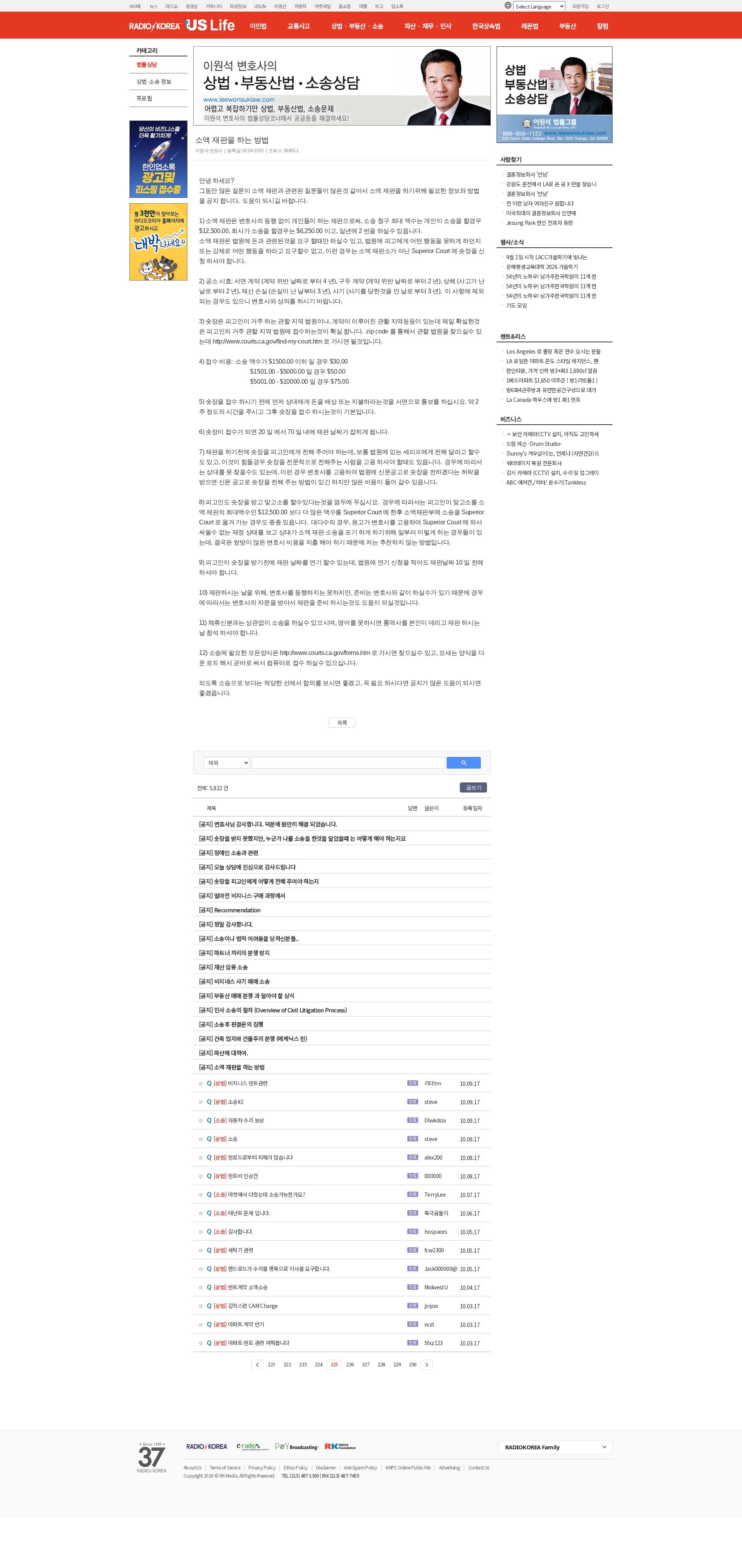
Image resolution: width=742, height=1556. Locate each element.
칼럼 (602, 26)
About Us (192, 1467)
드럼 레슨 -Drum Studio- (534, 443)
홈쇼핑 (345, 6)
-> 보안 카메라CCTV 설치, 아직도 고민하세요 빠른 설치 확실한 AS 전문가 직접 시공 (552, 438)
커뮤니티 (214, 6)
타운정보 (238, 6)
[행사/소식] (554, 244)
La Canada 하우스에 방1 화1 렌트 (543, 399)
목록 (342, 722)
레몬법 (529, 26)
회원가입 (580, 6)
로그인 (603, 6)
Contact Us (478, 1467)
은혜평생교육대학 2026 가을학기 (542, 266)
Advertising (449, 1467)
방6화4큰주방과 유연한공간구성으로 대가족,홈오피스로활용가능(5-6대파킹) (551, 393)
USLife (260, 6)
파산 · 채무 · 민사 (428, 26)
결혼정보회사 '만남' (527, 174)
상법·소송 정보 (153, 81)
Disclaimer (325, 1467)
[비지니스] (554, 421)
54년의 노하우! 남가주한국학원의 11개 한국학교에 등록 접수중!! (551, 299)
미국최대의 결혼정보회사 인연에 (541, 213)
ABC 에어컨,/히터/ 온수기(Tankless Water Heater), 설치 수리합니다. (546, 486)
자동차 (300, 6)
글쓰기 (474, 787)
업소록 (397, 6)
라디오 (171, 6)
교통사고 (299, 26)
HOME (135, 6)
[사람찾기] (554, 161)
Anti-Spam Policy (360, 1467)
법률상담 (146, 64)
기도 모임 (516, 305)
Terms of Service (225, 1467)
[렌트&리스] (554, 338)
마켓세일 (323, 6)
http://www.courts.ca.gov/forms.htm (325, 653)
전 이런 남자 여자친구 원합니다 (540, 203)
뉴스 (154, 6)
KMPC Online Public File (408, 1467)
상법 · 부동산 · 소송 (357, 26)
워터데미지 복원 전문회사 (534, 463)
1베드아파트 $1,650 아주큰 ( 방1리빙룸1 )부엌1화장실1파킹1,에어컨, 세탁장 (551, 384)
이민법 (258, 26)
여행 (363, 6)
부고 (379, 6)
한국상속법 (486, 26)
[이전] (257, 1365)
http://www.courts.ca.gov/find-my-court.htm (267, 341)
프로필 (144, 98)
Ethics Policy (295, 1467)
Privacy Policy (261, 1467)
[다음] (427, 1365)
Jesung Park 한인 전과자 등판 (539, 222)
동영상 (192, 6)
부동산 (280, 6)
